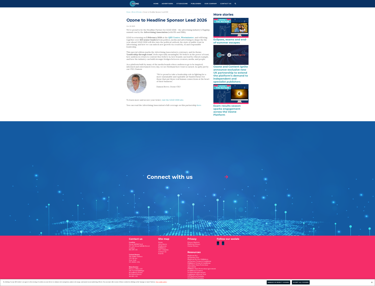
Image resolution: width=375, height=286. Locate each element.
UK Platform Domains (196, 276)
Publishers (162, 248)
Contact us (162, 252)
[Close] (372, 282)
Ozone (136, 3)
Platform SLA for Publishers (198, 259)
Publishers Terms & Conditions (199, 263)
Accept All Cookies (301, 282)
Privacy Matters (194, 242)
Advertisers (162, 244)
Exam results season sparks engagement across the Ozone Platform (227, 110)
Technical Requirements (197, 272)
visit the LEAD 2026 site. (172, 100)
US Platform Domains (196, 278)
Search (160, 253)
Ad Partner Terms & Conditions (199, 261)
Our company (163, 250)
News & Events (137, 12)
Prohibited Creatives (195, 271)
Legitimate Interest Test (197, 274)
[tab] (187, 177)
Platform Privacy (194, 244)
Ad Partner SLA (193, 257)
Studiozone (162, 246)
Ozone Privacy (193, 246)
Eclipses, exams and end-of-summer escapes (230, 41)
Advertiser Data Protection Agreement (198, 266)
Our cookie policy (161, 282)
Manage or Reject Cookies (278, 282)
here (199, 105)
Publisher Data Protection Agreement (202, 269)
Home (128, 12)
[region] (187, 282)
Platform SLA (192, 256)
